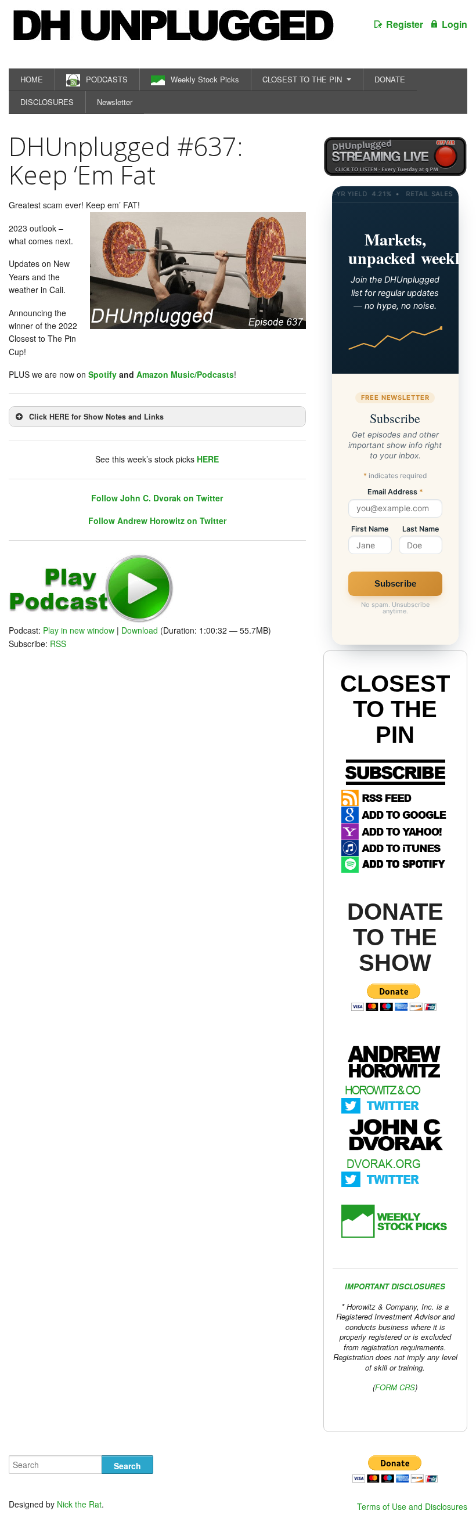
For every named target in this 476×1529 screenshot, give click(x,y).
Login (454, 24)
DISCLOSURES (47, 101)
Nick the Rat (79, 1504)
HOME (31, 79)
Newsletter (114, 101)
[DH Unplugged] (172, 31)
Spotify (102, 374)
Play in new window (78, 630)
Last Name (420, 529)
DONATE (389, 79)
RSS (58, 643)
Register (404, 24)
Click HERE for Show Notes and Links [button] (96, 416)
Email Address (395, 492)
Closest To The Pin (395, 709)
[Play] (91, 620)
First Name (369, 529)
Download (139, 630)
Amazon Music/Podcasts (185, 374)
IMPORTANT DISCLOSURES (395, 1286)
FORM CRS (395, 1387)
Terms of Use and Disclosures (412, 1506)
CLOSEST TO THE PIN (302, 79)
